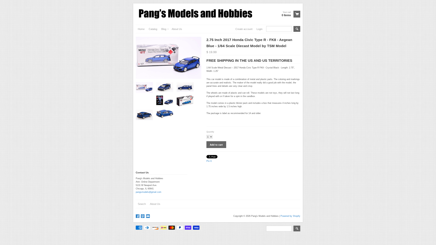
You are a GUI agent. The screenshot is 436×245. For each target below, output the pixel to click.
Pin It (209, 161)
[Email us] (148, 216)
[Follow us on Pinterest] (143, 216)
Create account (243, 29)
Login (259, 29)
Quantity (210, 132)
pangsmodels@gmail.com (148, 192)
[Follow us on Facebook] (138, 216)
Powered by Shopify (290, 216)
